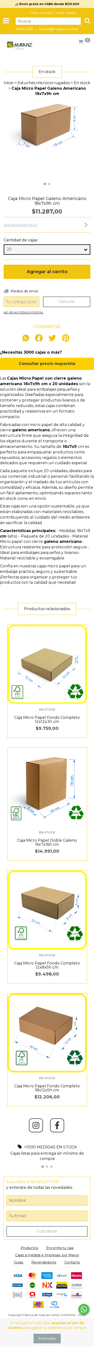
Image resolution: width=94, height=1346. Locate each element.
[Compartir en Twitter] (52, 338)
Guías (18, 1262)
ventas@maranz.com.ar (58, 29)
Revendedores (43, 1262)
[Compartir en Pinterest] (65, 338)
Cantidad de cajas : (21, 240)
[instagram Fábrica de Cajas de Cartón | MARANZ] (36, 1125)
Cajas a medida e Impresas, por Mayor (47, 1255)
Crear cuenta (40, 13)
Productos (29, 1248)
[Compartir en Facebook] (39, 338)
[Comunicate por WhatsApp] (83, 1309)
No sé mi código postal (23, 312)
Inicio (8, 83)
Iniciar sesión (65, 13)
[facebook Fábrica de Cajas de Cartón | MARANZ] (57, 1125)
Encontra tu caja (60, 1248)
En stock (82, 83)
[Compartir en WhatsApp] (27, 338)
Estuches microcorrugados (44, 83)
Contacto (72, 1262)
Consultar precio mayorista (47, 363)
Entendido (47, 1338)
